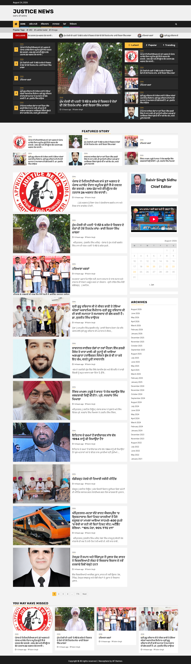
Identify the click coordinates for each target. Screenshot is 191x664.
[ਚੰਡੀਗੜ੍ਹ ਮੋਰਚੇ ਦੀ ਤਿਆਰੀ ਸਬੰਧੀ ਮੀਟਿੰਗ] (41, 483)
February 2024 (137, 427)
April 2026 (135, 321)
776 (77, 594)
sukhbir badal (41, 30)
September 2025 (138, 350)
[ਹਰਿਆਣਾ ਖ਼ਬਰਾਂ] (90, 68)
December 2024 (137, 386)
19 (147, 266)
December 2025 (137, 338)
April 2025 (135, 370)
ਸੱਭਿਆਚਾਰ (45, 24)
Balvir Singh (78, 108)
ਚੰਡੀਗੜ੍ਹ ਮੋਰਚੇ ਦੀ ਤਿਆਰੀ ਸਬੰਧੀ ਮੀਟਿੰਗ (94, 479)
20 (154, 266)
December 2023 (137, 435)
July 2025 (135, 358)
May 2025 (135, 366)
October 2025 (136, 346)
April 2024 (135, 418)
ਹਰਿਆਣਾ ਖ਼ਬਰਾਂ (107, 35)
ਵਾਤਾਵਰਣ (55, 24)
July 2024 (135, 406)
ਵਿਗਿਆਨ (73, 24)
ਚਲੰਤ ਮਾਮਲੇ (33, 24)
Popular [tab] (152, 45)
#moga (54, 30)
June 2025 (135, 362)
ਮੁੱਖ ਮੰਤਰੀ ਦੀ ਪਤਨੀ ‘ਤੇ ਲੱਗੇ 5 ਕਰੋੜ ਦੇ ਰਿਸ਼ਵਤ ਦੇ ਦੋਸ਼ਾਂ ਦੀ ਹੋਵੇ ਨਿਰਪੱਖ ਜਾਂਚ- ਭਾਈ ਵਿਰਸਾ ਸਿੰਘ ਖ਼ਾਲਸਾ (57, 35)
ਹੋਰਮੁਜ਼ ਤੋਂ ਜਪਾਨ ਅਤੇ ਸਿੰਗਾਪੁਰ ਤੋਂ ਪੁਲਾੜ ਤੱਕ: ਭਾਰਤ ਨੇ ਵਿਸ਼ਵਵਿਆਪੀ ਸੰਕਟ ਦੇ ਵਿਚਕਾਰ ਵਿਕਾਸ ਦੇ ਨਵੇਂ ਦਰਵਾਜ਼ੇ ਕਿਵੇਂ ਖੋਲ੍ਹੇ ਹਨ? (98, 560)
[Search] (176, 24)
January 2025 (136, 382)
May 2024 (135, 414)
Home (22, 24)
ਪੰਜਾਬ (21, 44)
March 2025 (136, 374)
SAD (30, 30)
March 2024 (136, 422)
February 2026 (137, 330)
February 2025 (137, 378)
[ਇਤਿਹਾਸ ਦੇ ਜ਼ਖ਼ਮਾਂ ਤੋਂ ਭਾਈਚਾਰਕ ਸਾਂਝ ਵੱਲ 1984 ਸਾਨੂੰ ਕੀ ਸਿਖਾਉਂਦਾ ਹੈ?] (41, 442)
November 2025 (137, 342)
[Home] (16, 24)
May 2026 (135, 317)
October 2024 (136, 394)
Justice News (33, 11)
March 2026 (136, 326)
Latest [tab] (135, 45)
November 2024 (137, 390)
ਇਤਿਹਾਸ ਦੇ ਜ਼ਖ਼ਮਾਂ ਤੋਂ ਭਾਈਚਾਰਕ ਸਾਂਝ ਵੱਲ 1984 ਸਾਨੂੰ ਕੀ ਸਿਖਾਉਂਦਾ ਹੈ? (94, 437)
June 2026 (135, 313)
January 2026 (136, 334)
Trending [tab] (170, 45)
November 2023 (137, 439)
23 (173, 266)
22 (167, 266)
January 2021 (136, 459)
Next (85, 594)
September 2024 (138, 398)
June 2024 (135, 410)
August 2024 (136, 402)
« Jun (151, 284)
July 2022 (135, 447)
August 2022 (136, 443)
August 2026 (136, 309)
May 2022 (135, 455)
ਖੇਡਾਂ (64, 24)
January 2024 (136, 431)
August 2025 (136, 354)
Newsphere (104, 661)
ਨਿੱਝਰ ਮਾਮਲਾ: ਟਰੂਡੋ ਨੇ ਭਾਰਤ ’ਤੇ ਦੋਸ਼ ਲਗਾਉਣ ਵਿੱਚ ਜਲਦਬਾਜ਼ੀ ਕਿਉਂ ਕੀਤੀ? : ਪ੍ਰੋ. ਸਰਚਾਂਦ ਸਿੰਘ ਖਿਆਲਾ (157, 160)
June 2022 (135, 451)
